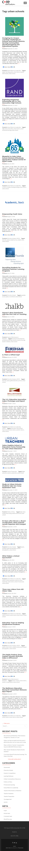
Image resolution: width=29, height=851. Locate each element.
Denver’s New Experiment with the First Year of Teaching (14, 313)
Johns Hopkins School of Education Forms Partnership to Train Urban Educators (13, 446)
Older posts (6, 723)
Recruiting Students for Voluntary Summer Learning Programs (13, 269)
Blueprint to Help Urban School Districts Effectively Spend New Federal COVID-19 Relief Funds (14, 159)
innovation (10, 128)
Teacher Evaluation (8, 793)
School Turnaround (19, 581)
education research (14, 580)
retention (15, 340)
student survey (13, 240)
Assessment (7, 767)
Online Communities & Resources (12, 779)
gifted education (14, 380)
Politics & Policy (11, 512)
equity (11, 72)
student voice (21, 240)
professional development (18, 338)
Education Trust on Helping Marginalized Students (13, 623)
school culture (12, 430)
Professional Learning (9, 784)
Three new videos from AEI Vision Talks (13, 590)
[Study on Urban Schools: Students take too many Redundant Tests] (14, 480)
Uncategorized (7, 799)
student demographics (11, 548)
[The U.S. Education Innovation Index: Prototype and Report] (14, 392)
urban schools (12, 73)
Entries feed (7, 813)
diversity (4, 240)
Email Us (14, 832)
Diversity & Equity (11, 238)
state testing (8, 513)
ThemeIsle (20, 847)
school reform (16, 72)
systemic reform (20, 430)
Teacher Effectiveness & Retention (12, 790)
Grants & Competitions (10, 773)
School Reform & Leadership (14, 70)
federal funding (11, 187)
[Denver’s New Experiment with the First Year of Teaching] (14, 306)
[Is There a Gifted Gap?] (14, 349)
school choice (13, 615)
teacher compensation (7, 682)
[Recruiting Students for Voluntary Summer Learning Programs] (14, 255)
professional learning (7, 340)
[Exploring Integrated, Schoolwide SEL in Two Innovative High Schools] (14, 88)
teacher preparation (12, 473)
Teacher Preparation (12, 471)
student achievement (18, 647)
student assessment (16, 513)
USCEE (18, 238)
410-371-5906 (14, 835)
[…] (18, 63)
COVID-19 (5, 187)
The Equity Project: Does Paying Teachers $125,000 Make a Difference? (12, 656)
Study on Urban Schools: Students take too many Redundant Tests (12, 485)
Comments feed (8, 816)
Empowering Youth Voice (12, 214)
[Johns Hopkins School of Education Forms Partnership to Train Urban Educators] (14, 439)
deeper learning (6, 72)
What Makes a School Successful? (10, 557)
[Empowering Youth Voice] (14, 202)
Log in (5, 810)
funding (17, 187)
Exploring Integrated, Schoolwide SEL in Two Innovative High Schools (11, 101)
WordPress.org (8, 819)
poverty (20, 380)
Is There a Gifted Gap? (11, 355)
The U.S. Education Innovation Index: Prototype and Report (14, 400)
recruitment (12, 296)
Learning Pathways (8, 776)
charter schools (5, 580)
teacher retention (6, 341)
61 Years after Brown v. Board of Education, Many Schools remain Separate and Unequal (14, 522)
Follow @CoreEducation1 (14, 759)
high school (5, 128)
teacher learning (21, 340)
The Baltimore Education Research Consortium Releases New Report (14, 689)
